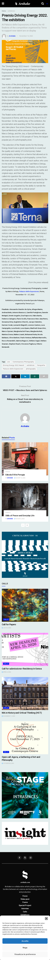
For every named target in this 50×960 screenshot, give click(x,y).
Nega (25, 948)
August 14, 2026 (20, 478)
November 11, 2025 (9, 716)
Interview (25, 908)
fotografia (41, 365)
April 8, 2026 (7, 672)
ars (8, 362)
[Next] (27, 525)
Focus (7, 471)
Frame (25, 902)
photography (31, 369)
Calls (6, 619)
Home (4, 11)
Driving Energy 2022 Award (13, 365)
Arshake (12, 36)
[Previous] (23, 525)
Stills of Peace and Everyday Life (19, 515)
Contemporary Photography (23, 362)
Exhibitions (25, 915)
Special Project (25, 905)
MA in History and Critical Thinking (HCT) (22, 712)
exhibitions (11, 11)
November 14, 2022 (26, 36)
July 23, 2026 (7, 627)
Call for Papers (9, 624)
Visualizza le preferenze (25, 954)
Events (7, 512)
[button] (46, 918)
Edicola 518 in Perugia (15, 475)
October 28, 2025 (8, 763)
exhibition (30, 365)
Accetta (25, 941)
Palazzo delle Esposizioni (29, 291)
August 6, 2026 (20, 518)
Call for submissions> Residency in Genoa (22, 668)
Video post (25, 899)
